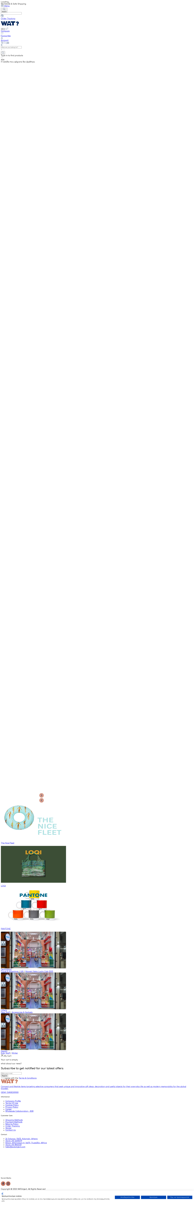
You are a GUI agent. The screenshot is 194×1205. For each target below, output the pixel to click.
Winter (15, 1053)
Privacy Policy (11, 1107)
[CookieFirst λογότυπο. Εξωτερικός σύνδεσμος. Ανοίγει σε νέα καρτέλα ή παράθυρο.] (2, 1194)
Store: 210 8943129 (13, 1145)
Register (4, 1076)
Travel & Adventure (10, 971)
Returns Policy (11, 1124)
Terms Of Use (11, 1103)
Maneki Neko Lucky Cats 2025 (39, 971)
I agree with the (20, 1078)
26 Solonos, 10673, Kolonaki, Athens (21, 1139)
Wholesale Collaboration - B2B (19, 1111)
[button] (68, 1097)
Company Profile (13, 1101)
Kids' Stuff (6, 1053)
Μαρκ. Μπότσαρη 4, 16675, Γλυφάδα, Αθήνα (26, 1143)
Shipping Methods (14, 1120)
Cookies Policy (12, 1105)
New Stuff (5, 1012)
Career (8, 1109)
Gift (22, 971)
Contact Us (10, 1130)
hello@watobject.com (15, 1147)
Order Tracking (12, 1126)
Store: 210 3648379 (13, 1141)
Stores (8, 1128)
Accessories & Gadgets (22, 1012)
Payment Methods (13, 1122)
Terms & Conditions (28, 1078)
